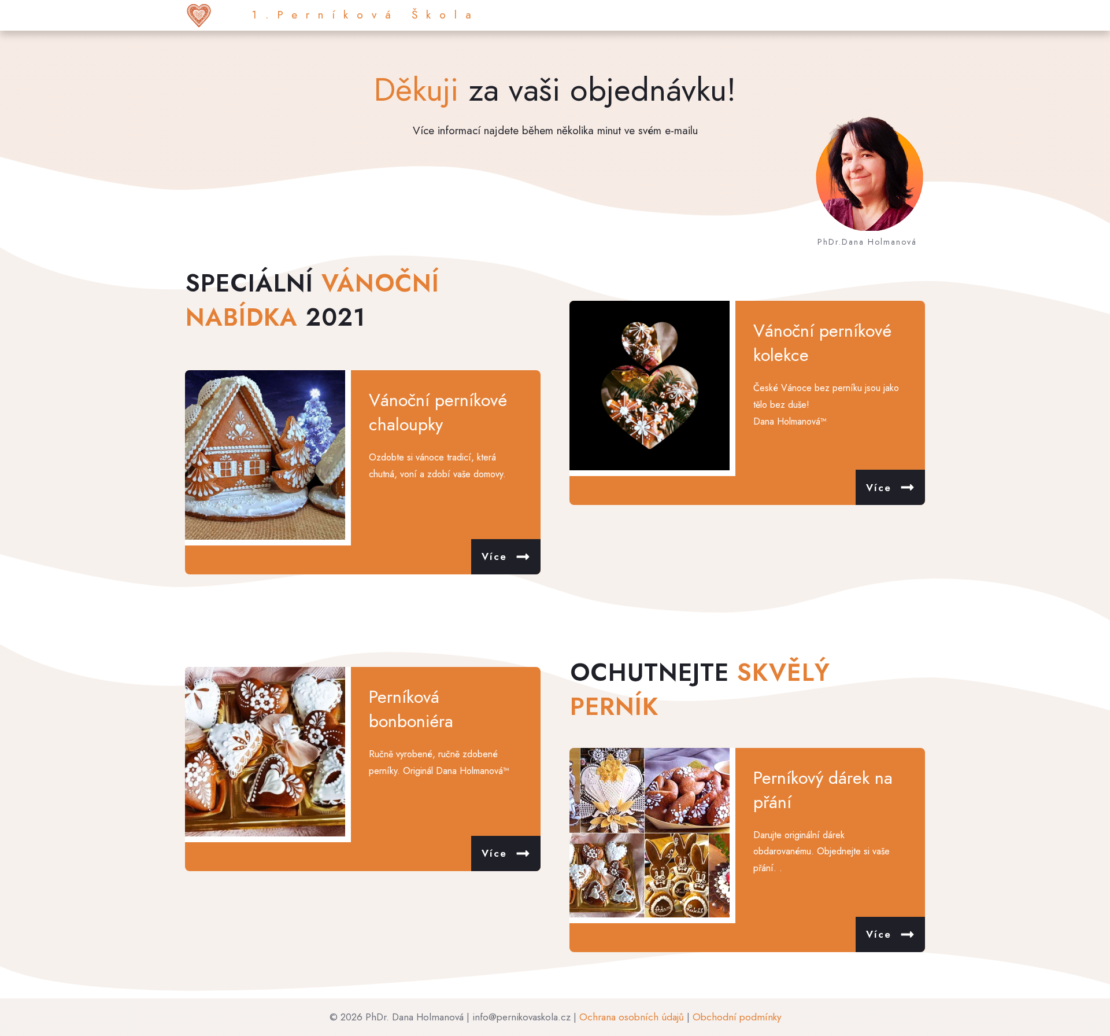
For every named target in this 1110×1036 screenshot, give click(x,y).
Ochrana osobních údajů (631, 1017)
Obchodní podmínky (737, 1017)
